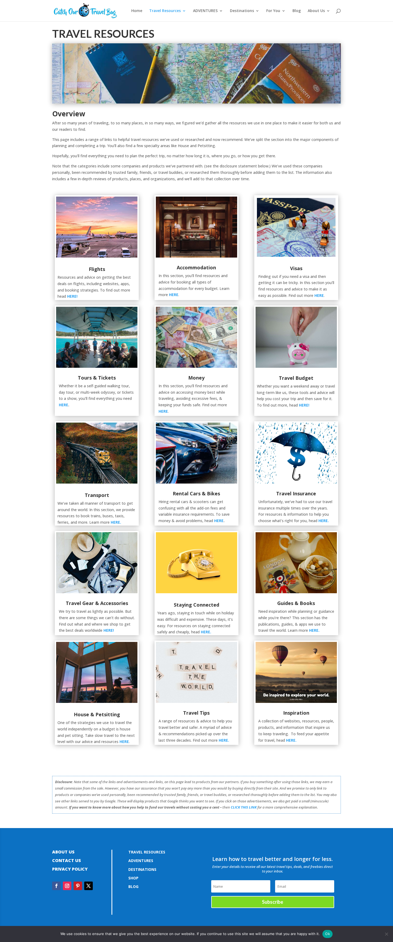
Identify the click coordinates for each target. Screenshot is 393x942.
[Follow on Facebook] (56, 886)
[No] (386, 934)
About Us (316, 11)
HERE (173, 294)
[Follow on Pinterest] (78, 886)
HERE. (323, 520)
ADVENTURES (205, 11)
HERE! (72, 296)
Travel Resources (165, 11)
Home (136, 11)
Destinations (242, 11)
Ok (327, 934)
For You (273, 11)
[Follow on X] (88, 886)
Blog (296, 11)
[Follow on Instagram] (67, 886)
